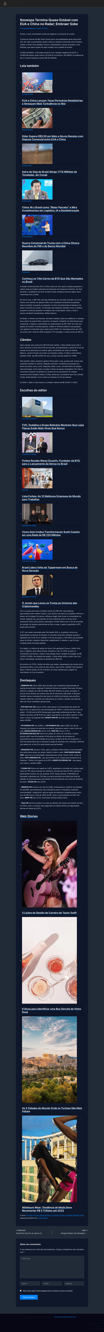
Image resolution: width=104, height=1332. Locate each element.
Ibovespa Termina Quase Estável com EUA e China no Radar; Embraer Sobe (55, 1215)
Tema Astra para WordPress (65, 1317)
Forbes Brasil (42, 1218)
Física (48, 4)
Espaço (57, 4)
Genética (39, 4)
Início (20, 4)
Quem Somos (99, 1326)
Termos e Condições (96, 1329)
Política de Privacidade (95, 1323)
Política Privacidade (92, 4)
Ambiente (29, 4)
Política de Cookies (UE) (72, 4)
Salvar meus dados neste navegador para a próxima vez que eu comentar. (48, 1291)
